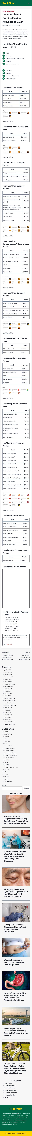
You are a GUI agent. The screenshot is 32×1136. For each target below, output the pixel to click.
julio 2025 (7, 691)
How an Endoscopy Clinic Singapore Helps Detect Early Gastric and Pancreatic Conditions (15, 996)
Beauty (7, 736)
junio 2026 (8, 670)
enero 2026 (8, 679)
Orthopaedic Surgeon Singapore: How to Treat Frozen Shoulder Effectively (15, 928)
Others (7, 776)
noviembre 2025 (10, 684)
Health (7, 764)
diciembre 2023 (10, 722)
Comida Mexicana (10, 753)
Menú (12, 11)
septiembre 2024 (10, 705)
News (6, 774)
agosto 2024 (9, 707)
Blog (6, 739)
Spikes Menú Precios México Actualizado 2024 (24, 656)
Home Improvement (11, 767)
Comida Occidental (11, 755)
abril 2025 (8, 696)
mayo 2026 (8, 672)
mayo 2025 (8, 693)
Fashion (7, 762)
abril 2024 (8, 717)
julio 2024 (8, 710)
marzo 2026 (8, 674)
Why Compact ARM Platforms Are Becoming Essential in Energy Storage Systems (16, 1031)
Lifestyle (7, 769)
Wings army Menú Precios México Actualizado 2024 (7, 656)
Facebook (9, 644)
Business (7, 741)
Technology (8, 781)
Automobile (8, 734)
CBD (6, 743)
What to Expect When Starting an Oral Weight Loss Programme (14, 962)
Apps (6, 731)
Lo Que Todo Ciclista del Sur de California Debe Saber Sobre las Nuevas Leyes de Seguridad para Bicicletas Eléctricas (15, 1068)
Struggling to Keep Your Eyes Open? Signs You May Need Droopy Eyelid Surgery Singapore (16, 892)
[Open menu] (28, 3)
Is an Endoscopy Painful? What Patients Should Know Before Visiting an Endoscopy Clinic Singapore (15, 856)
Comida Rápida (6, 11)
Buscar (4, 785)
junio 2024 (8, 712)
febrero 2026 (9, 677)
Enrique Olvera (7, 25)
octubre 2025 (9, 686)
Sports (7, 779)
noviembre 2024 (10, 700)
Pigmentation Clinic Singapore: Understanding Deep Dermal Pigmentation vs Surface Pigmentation (16, 819)
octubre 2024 (9, 703)
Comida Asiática (10, 748)
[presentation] (16, 804)
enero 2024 (8, 719)
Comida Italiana (9, 750)
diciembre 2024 (10, 698)
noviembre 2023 (10, 724)
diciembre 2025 (10, 681)
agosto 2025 (8, 689)
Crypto (7, 760)
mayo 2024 (8, 715)
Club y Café (8, 746)
